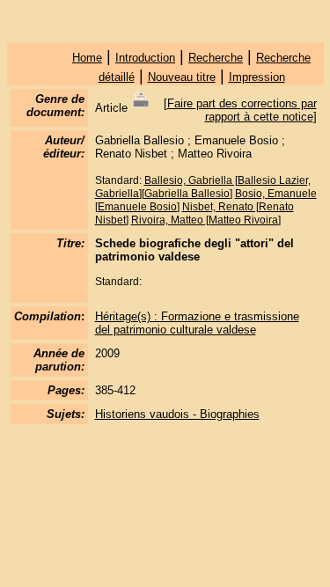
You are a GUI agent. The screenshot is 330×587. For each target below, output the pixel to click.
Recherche (215, 57)
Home (87, 57)
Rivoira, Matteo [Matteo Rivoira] (206, 220)
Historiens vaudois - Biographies (177, 414)
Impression (257, 77)
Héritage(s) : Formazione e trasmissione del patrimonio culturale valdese (197, 323)
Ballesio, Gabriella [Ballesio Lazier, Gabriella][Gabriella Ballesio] (203, 187)
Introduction (145, 57)
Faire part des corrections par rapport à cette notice (242, 110)
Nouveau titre (182, 77)
